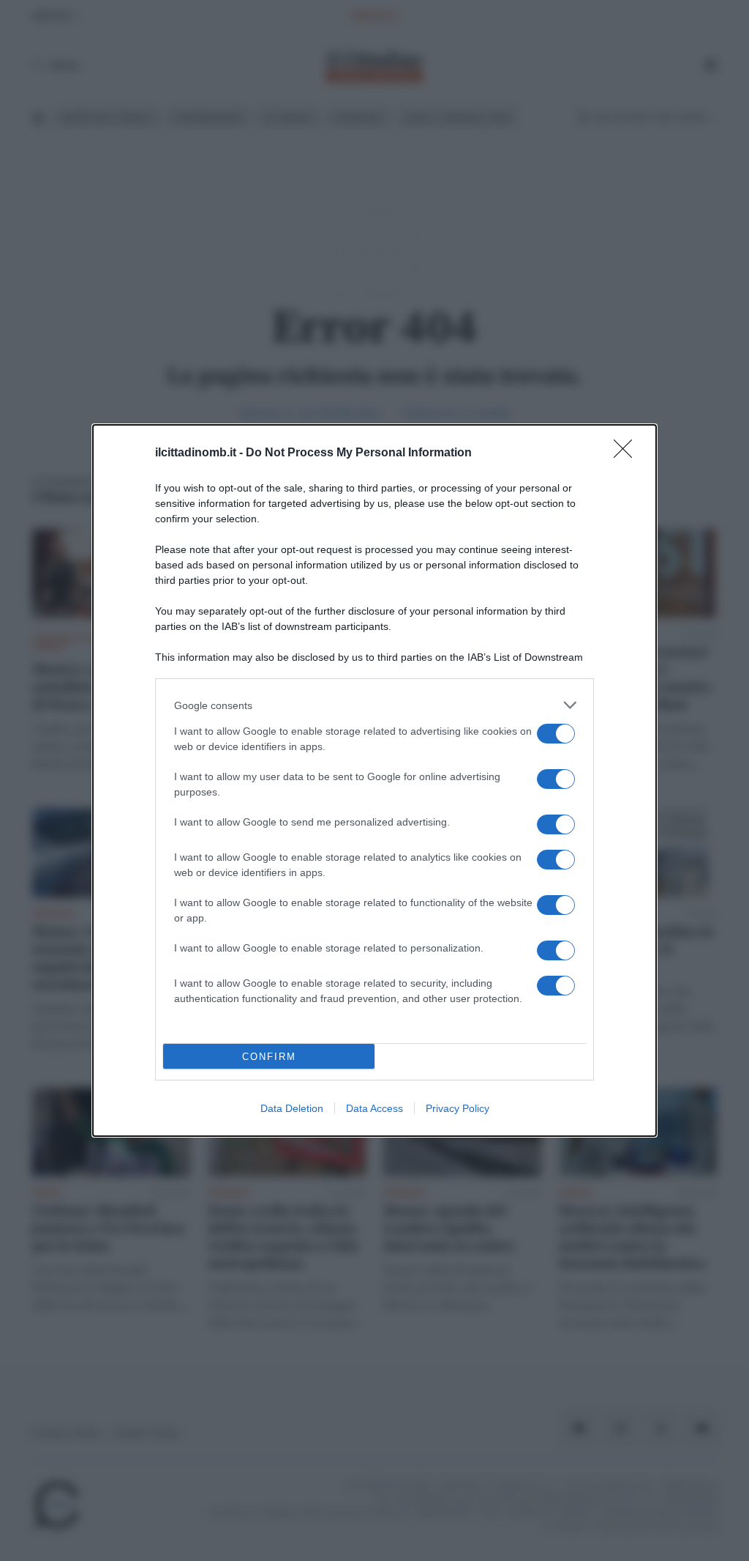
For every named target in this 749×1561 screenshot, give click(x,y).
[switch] (556, 734)
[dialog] (374, 780)
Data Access (374, 1108)
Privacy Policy (457, 1108)
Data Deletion (291, 1108)
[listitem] (374, 705)
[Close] (627, 453)
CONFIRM (269, 1056)
